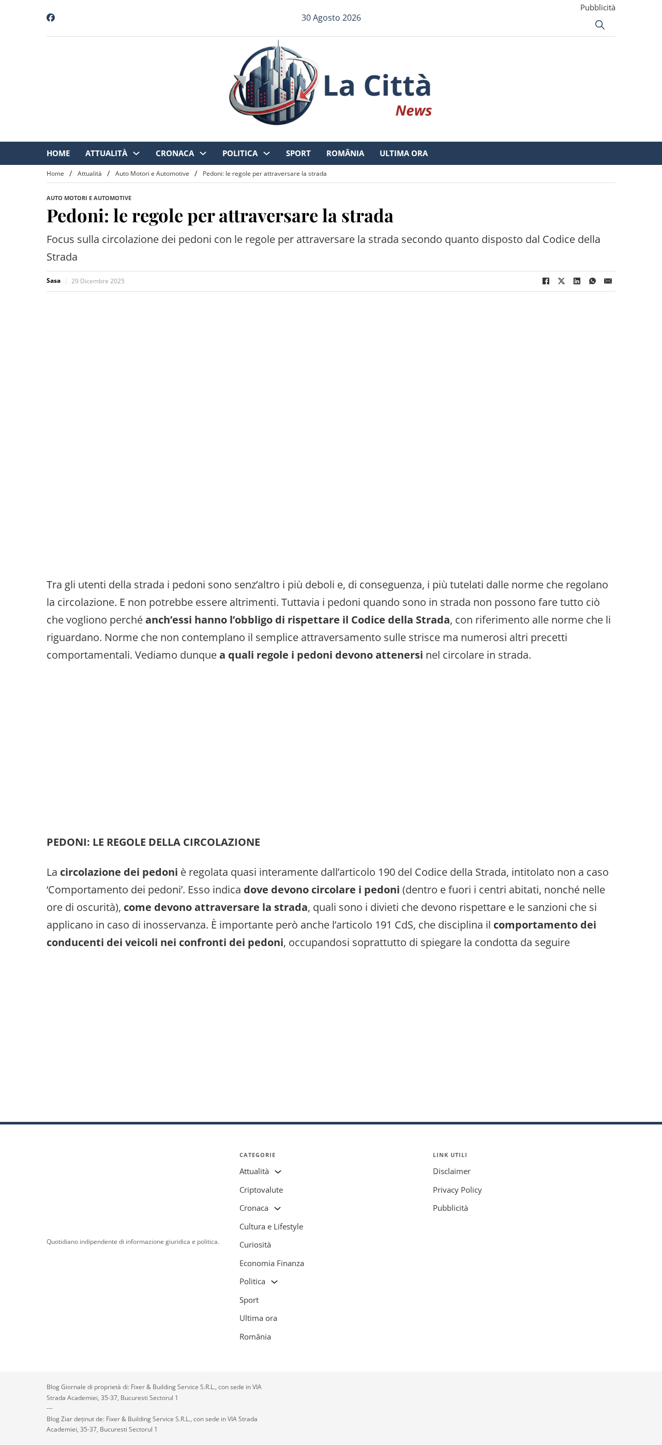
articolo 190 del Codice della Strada (422, 872)
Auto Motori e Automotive (152, 173)
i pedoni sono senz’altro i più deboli (251, 584)
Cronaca (261, 134)
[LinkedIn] (576, 281)
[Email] (607, 281)
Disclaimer (452, 1171)
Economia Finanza (271, 1263)
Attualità (193, 134)
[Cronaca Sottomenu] (289, 135)
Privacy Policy (457, 1189)
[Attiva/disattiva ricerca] (599, 24)
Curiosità (255, 1244)
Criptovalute (261, 1189)
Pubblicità (597, 7)
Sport (384, 134)
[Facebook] (545, 281)
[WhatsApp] (592, 281)
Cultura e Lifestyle (271, 1226)
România (431, 134)
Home (144, 134)
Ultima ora (490, 134)
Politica (326, 134)
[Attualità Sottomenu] (223, 135)
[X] (561, 281)
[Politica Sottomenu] (353, 135)
